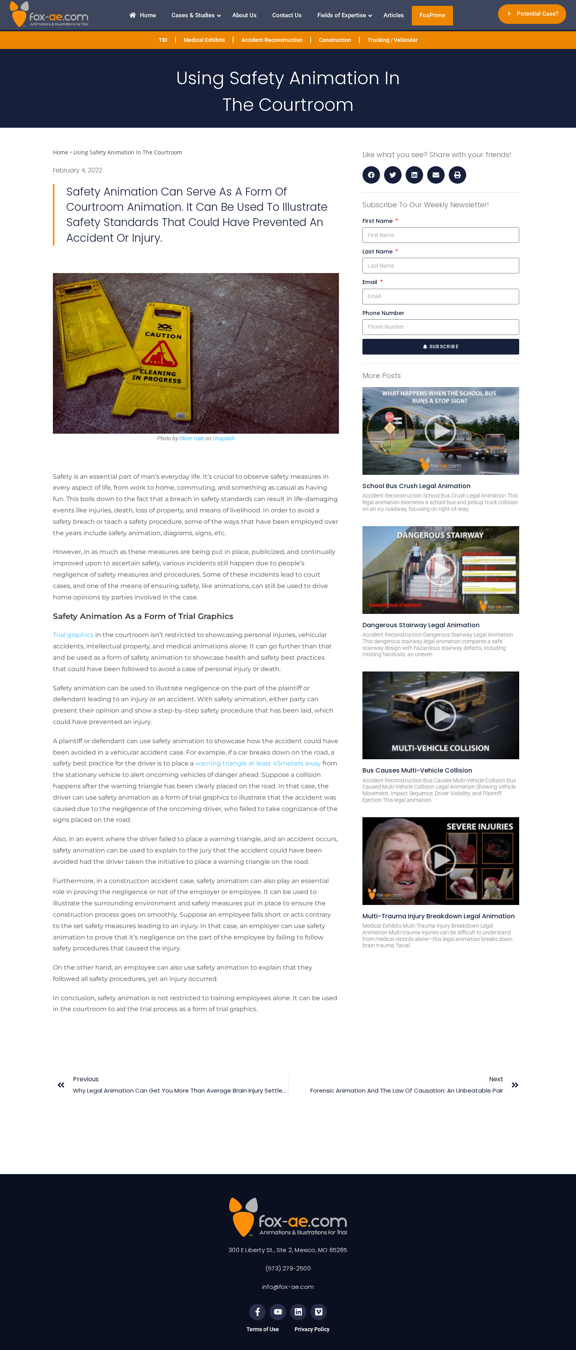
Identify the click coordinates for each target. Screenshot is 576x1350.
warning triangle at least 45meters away (258, 763)
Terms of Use (262, 1329)
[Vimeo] (318, 1312)
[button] (371, 175)
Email (370, 282)
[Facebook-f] (257, 1312)
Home (60, 152)
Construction (335, 40)
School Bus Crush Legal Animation (416, 485)
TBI (163, 40)
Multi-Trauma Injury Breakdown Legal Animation (438, 916)
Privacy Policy (312, 1329)
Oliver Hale (191, 438)
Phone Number (383, 313)
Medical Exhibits (204, 40)
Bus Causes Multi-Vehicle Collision (417, 770)
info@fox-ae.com (288, 1287)
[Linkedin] (298, 1312)
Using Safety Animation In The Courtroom (127, 152)
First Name (378, 221)
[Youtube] (278, 1312)
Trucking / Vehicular (393, 40)
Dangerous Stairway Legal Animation (421, 625)
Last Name (378, 251)
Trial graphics (73, 635)
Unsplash (224, 438)
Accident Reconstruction (271, 40)
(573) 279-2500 (288, 1268)
